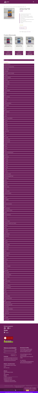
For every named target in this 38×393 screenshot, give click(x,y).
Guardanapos (7, 156)
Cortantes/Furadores (8, 274)
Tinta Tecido (11, 6)
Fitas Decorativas (7, 141)
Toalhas (6, 88)
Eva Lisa (6, 197)
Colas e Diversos (7, 96)
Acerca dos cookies (32, 390)
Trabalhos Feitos (6, 313)
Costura (5, 135)
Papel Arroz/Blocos (7, 285)
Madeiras (5, 212)
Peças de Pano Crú (7, 253)
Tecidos (5, 291)
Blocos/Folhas (7, 272)
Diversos (6, 120)
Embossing (5, 182)
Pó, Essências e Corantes (8, 210)
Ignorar (32, 392)
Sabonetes (5, 268)
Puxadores (6, 229)
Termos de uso (29, 385)
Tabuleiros (6, 231)
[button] (13, 9)
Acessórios (6, 137)
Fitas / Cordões (7, 81)
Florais (7, 165)
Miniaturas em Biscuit (8, 103)
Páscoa (7, 171)
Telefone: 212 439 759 (8, 377)
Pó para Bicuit (7, 105)
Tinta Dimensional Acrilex (8, 304)
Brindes (5, 107)
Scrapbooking (6, 270)
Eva (4, 195)
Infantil (7, 167)
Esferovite (5, 184)
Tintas (8, 6)
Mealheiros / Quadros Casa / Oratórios (10, 223)
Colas (5, 133)
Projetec (5, 261)
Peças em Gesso (7, 208)
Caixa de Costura (7, 139)
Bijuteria (5, 92)
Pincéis (5, 257)
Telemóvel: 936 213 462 (8, 379)
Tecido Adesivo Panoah (8, 298)
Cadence (5, 109)
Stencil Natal (7, 246)
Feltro (5, 201)
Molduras (6, 225)
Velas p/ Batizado (7, 90)
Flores (6, 150)
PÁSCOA (6, 126)
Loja (6, 6)
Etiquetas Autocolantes (7, 193)
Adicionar (22, 27)
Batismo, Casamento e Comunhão (9, 73)
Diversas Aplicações (8, 77)
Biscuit (5, 94)
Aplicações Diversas (8, 214)
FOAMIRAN (6, 199)
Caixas (6, 216)
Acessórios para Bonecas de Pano (9, 66)
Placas (6, 227)
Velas (5, 315)
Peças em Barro (6, 255)
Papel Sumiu (6, 178)
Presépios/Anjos (7, 244)
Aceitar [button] (27, 390)
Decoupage (6, 154)
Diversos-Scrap (7, 276)
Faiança (6, 122)
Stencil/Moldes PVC (8, 287)
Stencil (5, 289)
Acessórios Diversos (7, 64)
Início (4, 6)
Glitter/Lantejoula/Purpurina (9, 152)
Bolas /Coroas (7, 186)
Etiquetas (6, 79)
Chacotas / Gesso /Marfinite (8, 118)
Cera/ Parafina (7, 319)
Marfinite (6, 124)
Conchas (6, 75)
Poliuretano (6, 259)
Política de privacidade (19, 385)
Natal (6, 169)
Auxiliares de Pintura (8, 302)
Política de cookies (9, 385)
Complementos (7, 111)
